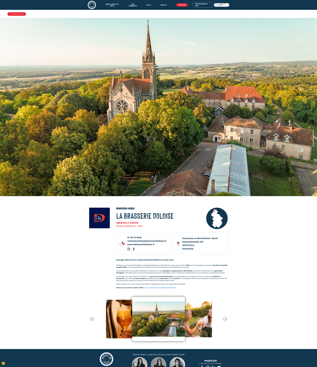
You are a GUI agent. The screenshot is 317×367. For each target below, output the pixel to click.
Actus (148, 5)
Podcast (163, 5)
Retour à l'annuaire (18, 14)
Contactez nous (222, 5)
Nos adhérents (133, 5)
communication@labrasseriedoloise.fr (146, 240)
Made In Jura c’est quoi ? (112, 5)
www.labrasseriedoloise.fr (141, 244)
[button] (92, 319)
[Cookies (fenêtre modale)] (3, 363)
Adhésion (182, 5)
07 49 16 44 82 (134, 237)
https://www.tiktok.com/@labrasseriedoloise (160, 288)
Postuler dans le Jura (201, 5)
